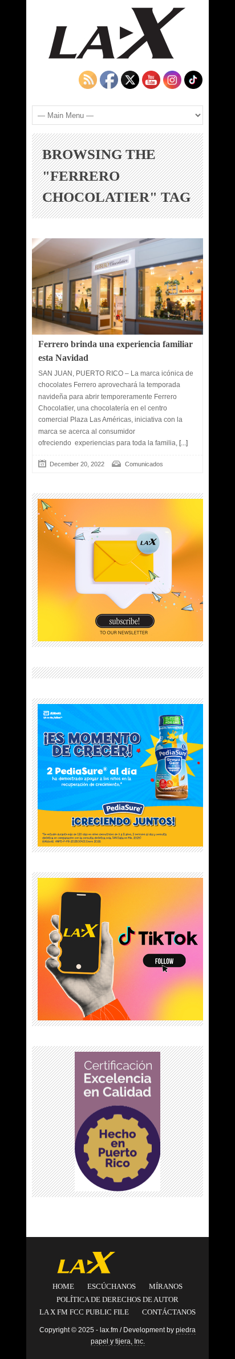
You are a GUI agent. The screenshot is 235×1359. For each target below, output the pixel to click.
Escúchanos (111, 1286)
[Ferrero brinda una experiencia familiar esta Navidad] (117, 286)
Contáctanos (169, 1312)
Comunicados (144, 464)
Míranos (166, 1286)
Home (63, 1286)
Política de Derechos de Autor (117, 1299)
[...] (182, 443)
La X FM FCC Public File (84, 1312)
